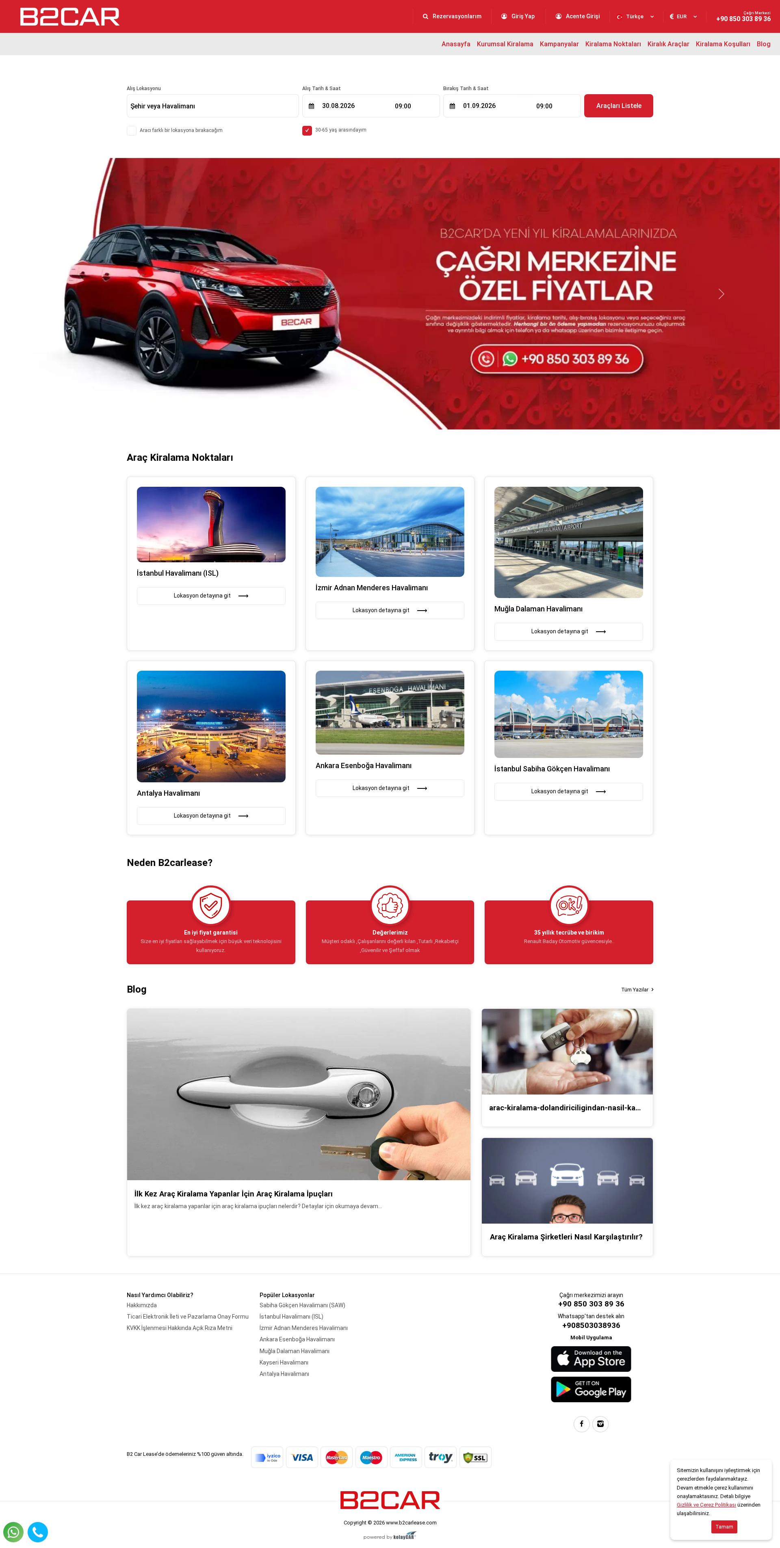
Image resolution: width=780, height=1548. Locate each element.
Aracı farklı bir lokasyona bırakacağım (181, 130)
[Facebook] (582, 1424)
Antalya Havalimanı (284, 1374)
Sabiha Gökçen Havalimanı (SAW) (302, 1305)
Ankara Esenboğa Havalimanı (297, 1339)
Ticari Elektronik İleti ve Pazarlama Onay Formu (188, 1316)
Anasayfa (456, 44)
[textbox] (636, 16)
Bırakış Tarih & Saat (466, 88)
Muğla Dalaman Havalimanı (294, 1351)
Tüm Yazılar (634, 990)
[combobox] (636, 16)
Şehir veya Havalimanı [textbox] (162, 106)
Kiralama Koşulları (723, 44)
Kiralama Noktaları (613, 44)
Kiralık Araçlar (668, 44)
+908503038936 (591, 1325)
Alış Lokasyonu (144, 88)
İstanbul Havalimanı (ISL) (291, 1316)
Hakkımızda (142, 1305)
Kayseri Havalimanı (284, 1362)
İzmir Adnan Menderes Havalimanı (304, 1328)
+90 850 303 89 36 (743, 17)
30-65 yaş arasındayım (340, 130)
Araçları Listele (618, 106)
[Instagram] (600, 1424)
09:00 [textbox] (403, 106)
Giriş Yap (523, 16)
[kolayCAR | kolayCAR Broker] (390, 1536)
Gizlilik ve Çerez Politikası (706, 1505)
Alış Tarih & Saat (321, 88)
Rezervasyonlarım (456, 16)
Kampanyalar (559, 44)
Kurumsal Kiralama (505, 44)
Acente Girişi (582, 16)
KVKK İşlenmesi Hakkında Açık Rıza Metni (179, 1328)
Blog (764, 44)
